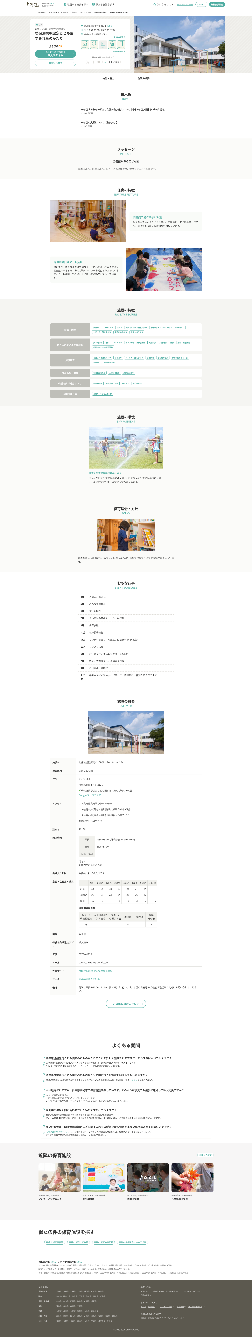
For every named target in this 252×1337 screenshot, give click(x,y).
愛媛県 (108, 1316)
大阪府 (59, 1311)
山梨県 (87, 1301)
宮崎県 (94, 1321)
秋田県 (87, 1291)
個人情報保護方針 (195, 1306)
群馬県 (102, 1296)
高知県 (115, 1316)
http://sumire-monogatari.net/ (95, 970)
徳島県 (94, 1316)
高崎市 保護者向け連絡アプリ (132, 1242)
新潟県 (59, 1301)
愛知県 (59, 1306)
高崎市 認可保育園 (54, 1242)
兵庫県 (66, 1311)
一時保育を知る (158, 1291)
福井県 (80, 1301)
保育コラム (146, 1287)
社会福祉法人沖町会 (89, 979)
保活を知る (145, 1291)
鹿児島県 (101, 1321)
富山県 (66, 1301)
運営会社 (180, 1306)
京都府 (73, 1311)
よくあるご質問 (166, 1306)
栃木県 (95, 1296)
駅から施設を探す (103, 4)
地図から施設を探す (75, 4)
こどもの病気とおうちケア (191, 1291)
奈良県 (87, 1311)
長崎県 (73, 1321)
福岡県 (59, 1321)
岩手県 (73, 1291)
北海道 (59, 1291)
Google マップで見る (90, 795)
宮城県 (80, 1291)
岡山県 (73, 1316)
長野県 (94, 1301)
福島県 (101, 1291)
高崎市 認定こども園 (78, 1242)
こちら (135, 1079)
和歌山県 (94, 1311)
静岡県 (73, 1306)
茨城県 (88, 1296)
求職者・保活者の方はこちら (152, 1318)
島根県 (66, 1316)
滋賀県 (80, 1311)
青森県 (66, 1291)
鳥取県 (59, 1316)
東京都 (59, 1296)
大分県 (87, 1321)
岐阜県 (66, 1306)
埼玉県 (74, 1296)
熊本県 (80, 1321)
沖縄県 (109, 1321)
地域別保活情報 (172, 1291)
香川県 (101, 1316)
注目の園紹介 (146, 1295)
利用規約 (151, 1306)
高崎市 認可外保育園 (103, 1242)
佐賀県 (66, 1321)
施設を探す (43, 1287)
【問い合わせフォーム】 (57, 1131)
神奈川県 (66, 1296)
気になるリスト (163, 4)
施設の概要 (143, 78)
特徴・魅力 (108, 78)
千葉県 (81, 1296)
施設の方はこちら (185, 4)
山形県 (94, 1291)
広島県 (80, 1316)
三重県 (80, 1306)
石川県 (73, 1301)
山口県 (87, 1316)
